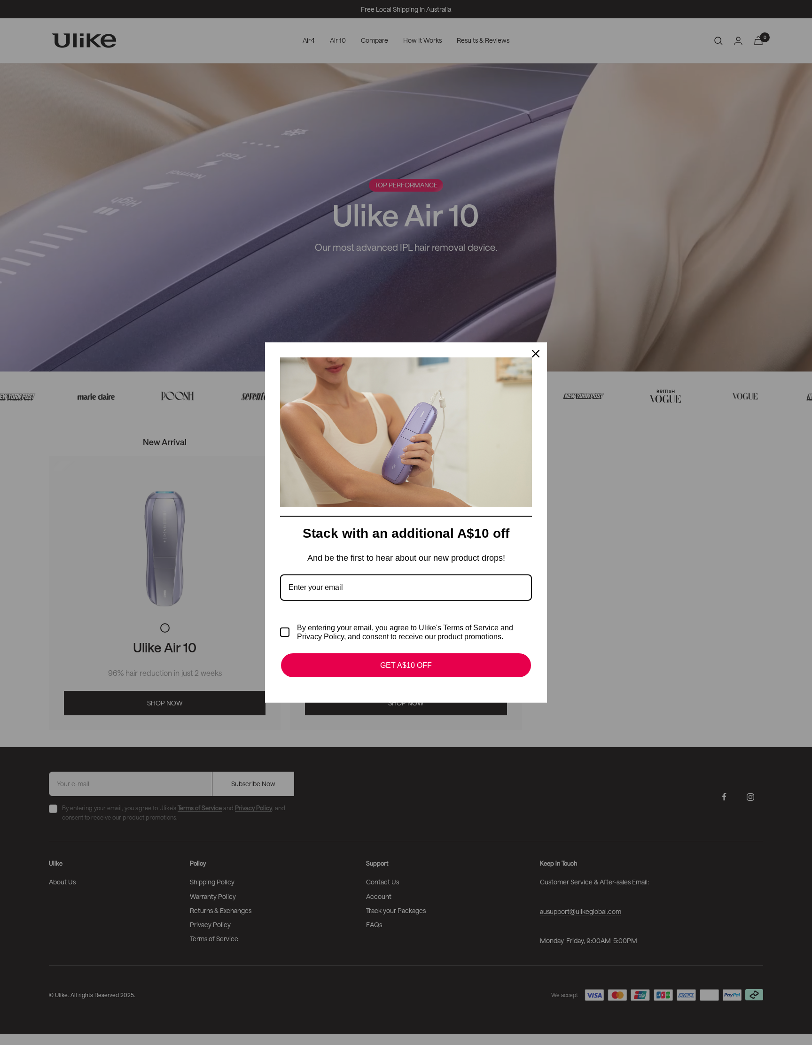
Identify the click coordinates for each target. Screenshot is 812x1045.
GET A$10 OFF (406, 665)
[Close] (535, 353)
